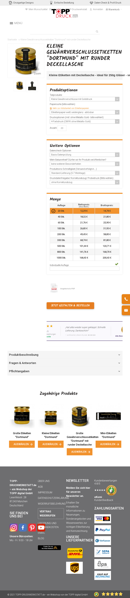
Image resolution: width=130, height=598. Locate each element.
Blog (41, 538)
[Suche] (97, 31)
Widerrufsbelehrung (52, 503)
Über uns (44, 481)
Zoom (37, 73)
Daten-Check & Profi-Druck (107, 2)
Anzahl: (53, 128)
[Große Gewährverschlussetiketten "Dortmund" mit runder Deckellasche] (79, 416)
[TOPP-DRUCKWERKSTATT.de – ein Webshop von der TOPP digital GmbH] (65, 13)
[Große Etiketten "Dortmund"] (22, 416)
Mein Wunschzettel (38, 9)
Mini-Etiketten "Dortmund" (108, 435)
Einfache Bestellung (64, 2)
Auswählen (21, 444)
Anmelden (98, 9)
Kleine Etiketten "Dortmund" (51, 435)
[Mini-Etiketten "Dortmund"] (108, 416)
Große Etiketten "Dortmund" (22, 435)
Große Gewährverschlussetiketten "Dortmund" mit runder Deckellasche (79, 439)
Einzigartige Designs (23, 2)
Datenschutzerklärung (53, 498)
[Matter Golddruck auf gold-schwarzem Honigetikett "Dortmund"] (20, 85)
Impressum (45, 492)
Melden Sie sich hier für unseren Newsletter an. (78, 491)
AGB (40, 486)
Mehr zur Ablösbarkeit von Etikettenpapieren (71, 108)
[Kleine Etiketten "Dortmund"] (51, 416)
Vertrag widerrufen (47, 513)
